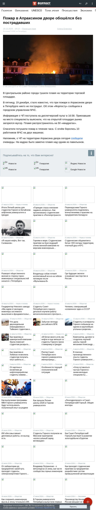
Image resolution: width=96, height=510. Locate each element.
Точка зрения (52, 10)
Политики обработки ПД (45, 508)
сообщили (77, 138)
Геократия (7, 10)
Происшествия (69, 10)
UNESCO (37, 10)
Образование (21, 10)
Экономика (86, 10)
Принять (73, 507)
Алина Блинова (64, 29)
